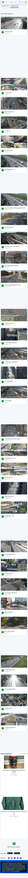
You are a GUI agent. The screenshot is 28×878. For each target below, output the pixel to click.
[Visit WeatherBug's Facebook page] (15, 858)
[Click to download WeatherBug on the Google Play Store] (17, 853)
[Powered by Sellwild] (25, 753)
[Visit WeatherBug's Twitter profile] (9, 858)
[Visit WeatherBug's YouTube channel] (12, 858)
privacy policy (10, 868)
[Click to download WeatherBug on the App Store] (10, 853)
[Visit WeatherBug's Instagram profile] (18, 858)
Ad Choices (17, 871)
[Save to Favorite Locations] (6, 2)
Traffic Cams (14, 6)
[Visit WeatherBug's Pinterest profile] (21, 858)
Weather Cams (5, 6)
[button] (26, 862)
